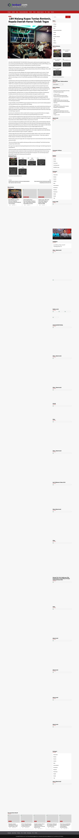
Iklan (17, 12)
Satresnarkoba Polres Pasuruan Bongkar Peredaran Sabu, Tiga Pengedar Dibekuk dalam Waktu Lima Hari (29, 201)
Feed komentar (56, 165)
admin (10, 24)
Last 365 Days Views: (57, 244)
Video (49, 12)
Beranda (9, 832)
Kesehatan (55, 187)
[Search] (70, 12)
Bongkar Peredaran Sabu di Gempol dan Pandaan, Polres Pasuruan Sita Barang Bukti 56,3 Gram (61, 101)
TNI (45, 12)
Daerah (54, 179)
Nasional (55, 189)
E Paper (9, 12)
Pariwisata (55, 191)
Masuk (54, 161)
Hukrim (13, 12)
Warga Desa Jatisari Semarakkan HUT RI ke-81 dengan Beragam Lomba (61, 91)
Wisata (52, 12)
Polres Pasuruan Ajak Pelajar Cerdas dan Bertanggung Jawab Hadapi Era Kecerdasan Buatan (61, 112)
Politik (30, 12)
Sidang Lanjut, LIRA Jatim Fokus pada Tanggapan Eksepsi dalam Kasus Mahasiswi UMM (43, 201)
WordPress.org (56, 167)
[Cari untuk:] (59, 17)
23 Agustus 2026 (14, 827)
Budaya (54, 176)
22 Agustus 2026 (27, 827)
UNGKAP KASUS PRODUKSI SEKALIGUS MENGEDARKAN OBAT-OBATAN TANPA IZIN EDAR (18, 181)
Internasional (55, 185)
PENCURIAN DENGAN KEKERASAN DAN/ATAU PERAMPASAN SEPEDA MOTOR (42, 181)
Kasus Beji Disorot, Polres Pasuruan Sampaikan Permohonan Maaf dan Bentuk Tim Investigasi (14, 201)
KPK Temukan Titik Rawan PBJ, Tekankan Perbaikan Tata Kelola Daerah (61, 107)
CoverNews (55, 836)
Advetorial (55, 174)
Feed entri (55, 163)
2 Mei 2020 (13, 24)
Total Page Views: (57, 246)
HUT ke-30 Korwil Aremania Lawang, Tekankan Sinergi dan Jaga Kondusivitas (60, 96)
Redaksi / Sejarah (40, 12)
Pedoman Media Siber (23, 12)
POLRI (34, 12)
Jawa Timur (14, 832)
